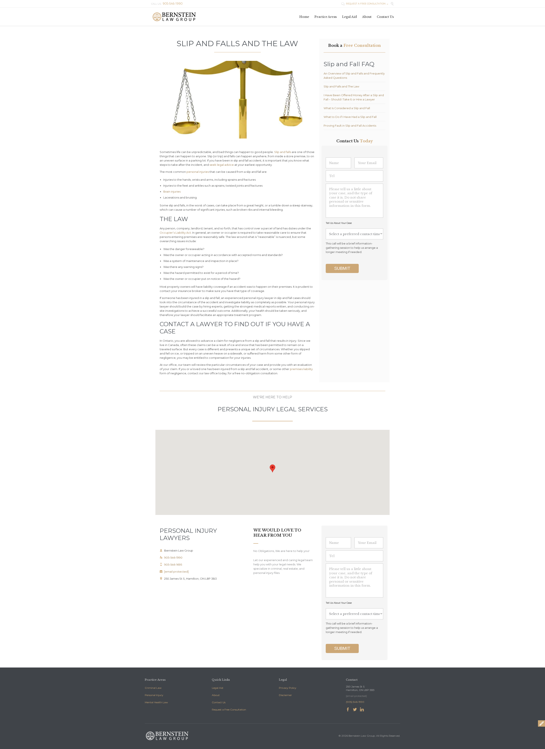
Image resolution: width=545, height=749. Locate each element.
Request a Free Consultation (229, 709)
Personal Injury (154, 695)
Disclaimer (285, 695)
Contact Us (218, 702)
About (216, 695)
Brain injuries (172, 191)
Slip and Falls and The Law (341, 86)
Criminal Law (153, 687)
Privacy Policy (287, 687)
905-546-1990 (171, 557)
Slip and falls (282, 152)
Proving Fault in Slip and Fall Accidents (350, 125)
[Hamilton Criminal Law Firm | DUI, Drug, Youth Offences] (174, 17)
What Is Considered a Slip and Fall (347, 108)
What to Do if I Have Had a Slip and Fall (350, 117)
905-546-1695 (171, 564)
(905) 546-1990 (355, 701)
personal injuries (197, 171)
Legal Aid (217, 687)
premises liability (301, 369)
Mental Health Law (156, 702)
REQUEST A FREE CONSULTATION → (365, 3)
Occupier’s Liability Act (175, 232)
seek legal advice (221, 164)
